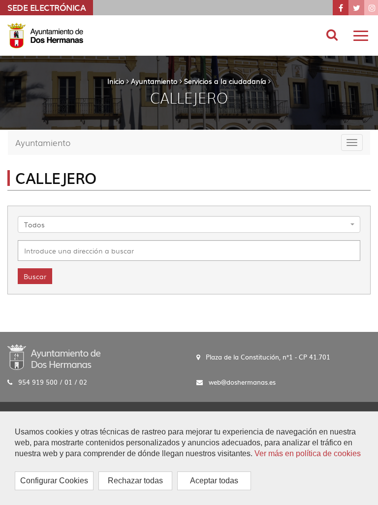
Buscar (35, 276)
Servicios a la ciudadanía (225, 81)
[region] (189, 458)
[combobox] (189, 224)
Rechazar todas (135, 480)
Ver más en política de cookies (307, 453)
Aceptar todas (214, 480)
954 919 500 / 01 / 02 (52, 382)
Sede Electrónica (46, 7)
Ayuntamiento (154, 81)
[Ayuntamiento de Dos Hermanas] (53, 356)
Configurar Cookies (54, 480)
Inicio (116, 81)
